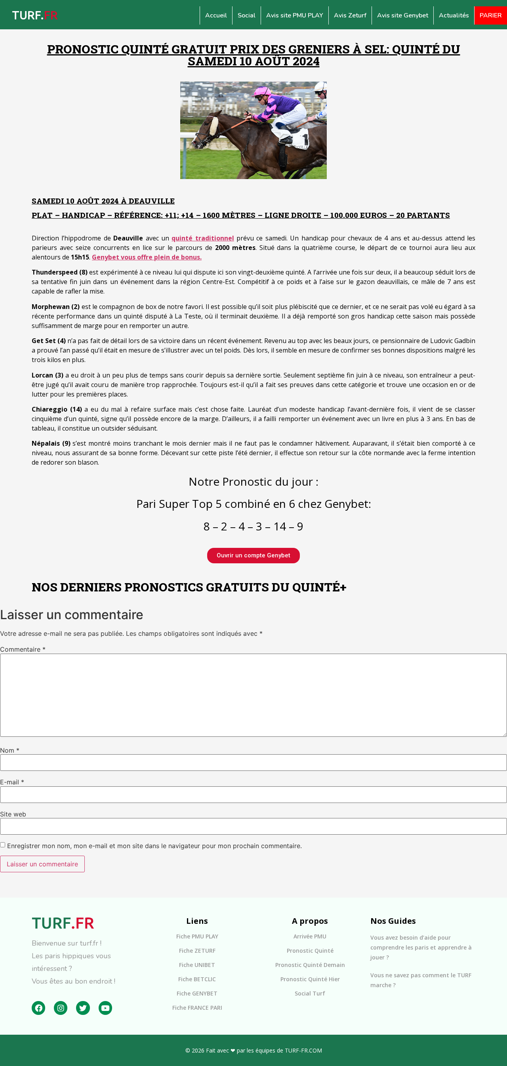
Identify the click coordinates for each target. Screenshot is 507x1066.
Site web (13, 814)
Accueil (216, 15)
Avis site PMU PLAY (294, 15)
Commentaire (23, 649)
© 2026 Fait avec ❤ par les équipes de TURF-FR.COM (253, 1050)
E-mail (12, 782)
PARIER (491, 15)
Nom (9, 750)
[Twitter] (83, 1008)
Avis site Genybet (402, 15)
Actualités (454, 15)
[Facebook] (38, 1008)
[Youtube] (105, 1008)
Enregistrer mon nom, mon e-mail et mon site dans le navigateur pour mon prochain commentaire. (154, 846)
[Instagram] (60, 1008)
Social (246, 15)
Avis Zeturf (350, 15)
